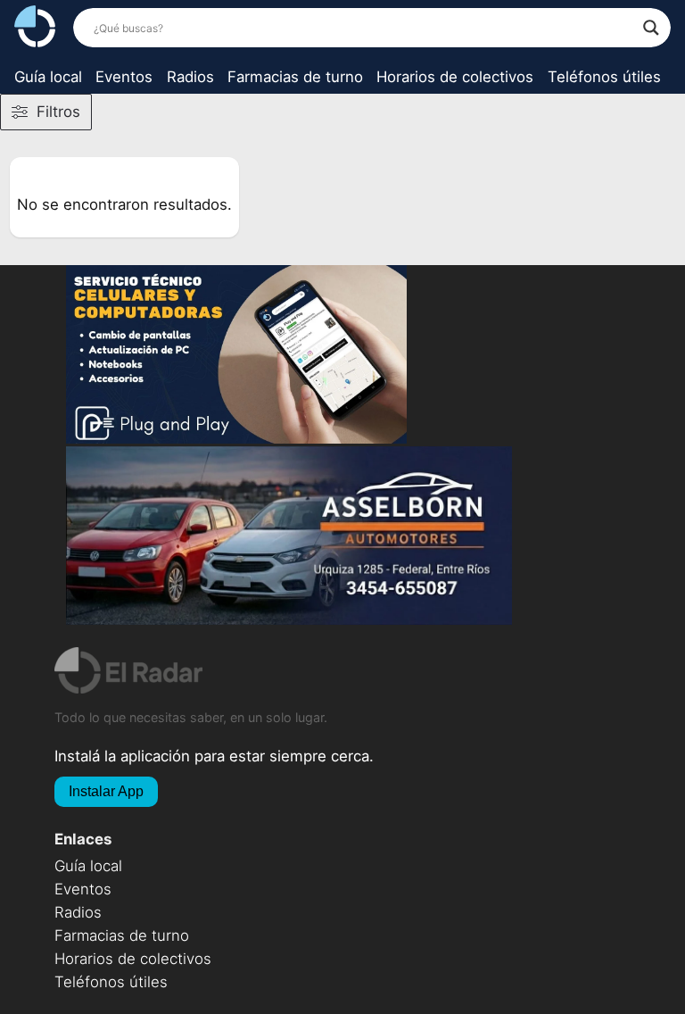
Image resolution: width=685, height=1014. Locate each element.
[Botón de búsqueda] (651, 27)
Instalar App (106, 791)
